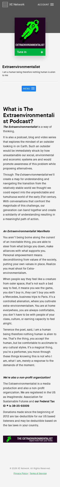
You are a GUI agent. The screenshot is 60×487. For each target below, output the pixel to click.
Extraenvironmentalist (21, 67)
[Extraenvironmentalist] (30, 33)
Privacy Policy (21, 473)
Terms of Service (38, 473)
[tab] (30, 52)
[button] (30, 52)
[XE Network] (13, 4)
